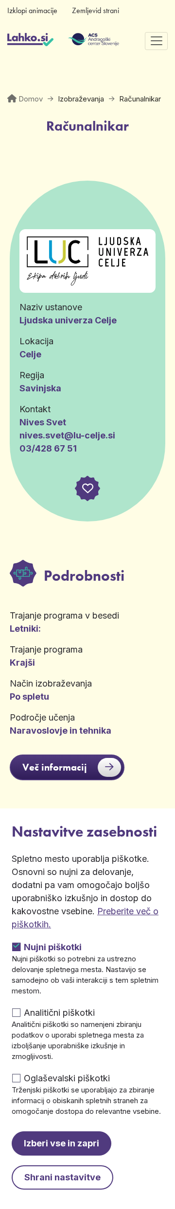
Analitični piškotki (59, 1013)
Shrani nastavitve (62, 1177)
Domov (30, 98)
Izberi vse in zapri (61, 1143)
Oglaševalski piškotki (67, 1078)
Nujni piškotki (53, 947)
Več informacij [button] (54, 767)
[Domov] (30, 40)
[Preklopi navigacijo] (156, 41)
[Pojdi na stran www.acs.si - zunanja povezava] (79, 41)
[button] (87, 488)
